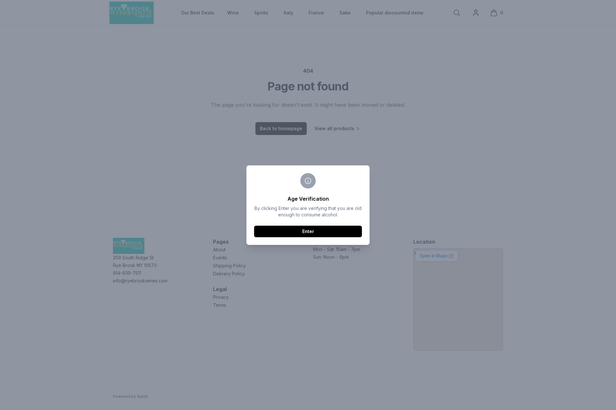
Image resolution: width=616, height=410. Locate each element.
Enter (308, 231)
